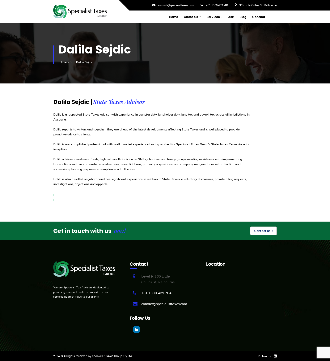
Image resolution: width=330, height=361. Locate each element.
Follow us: (264, 356)
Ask (231, 17)
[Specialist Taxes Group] (80, 11)
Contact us (262, 231)
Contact (258, 17)
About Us (191, 17)
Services (213, 17)
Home (173, 17)
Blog (242, 17)
